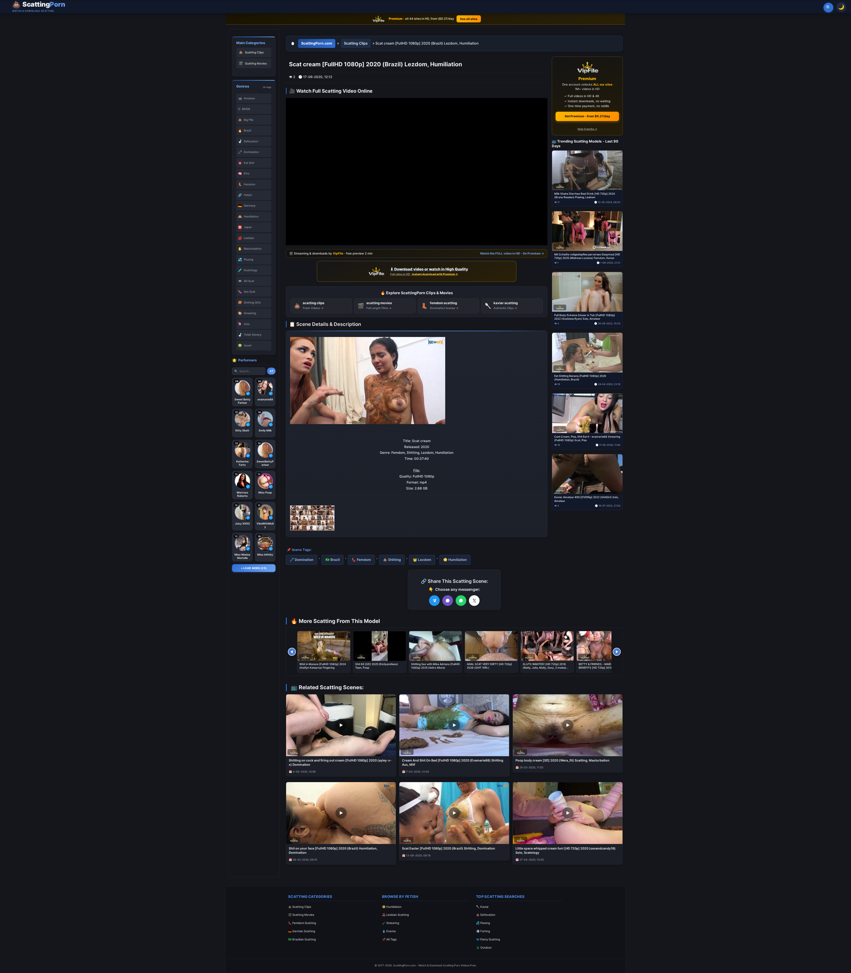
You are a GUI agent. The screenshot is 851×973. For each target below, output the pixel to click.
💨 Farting (483, 931)
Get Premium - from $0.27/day (587, 116)
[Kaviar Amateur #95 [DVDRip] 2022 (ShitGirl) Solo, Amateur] (587, 474)
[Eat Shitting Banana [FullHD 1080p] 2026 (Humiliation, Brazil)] (587, 352)
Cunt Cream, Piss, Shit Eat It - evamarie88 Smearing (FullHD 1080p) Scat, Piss (587, 438)
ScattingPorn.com (316, 43)
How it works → (587, 129)
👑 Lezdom (422, 560)
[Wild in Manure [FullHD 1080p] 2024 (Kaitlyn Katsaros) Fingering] (323, 646)
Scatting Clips (356, 43)
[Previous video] (292, 652)
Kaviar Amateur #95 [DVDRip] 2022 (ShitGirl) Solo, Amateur (586, 498)
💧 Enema (389, 931)
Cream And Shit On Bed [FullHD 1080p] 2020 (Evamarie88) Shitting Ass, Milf (452, 762)
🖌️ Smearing (390, 923)
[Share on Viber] (447, 600)
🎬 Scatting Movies (301, 914)
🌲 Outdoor (484, 947)
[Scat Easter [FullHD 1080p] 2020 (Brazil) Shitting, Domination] (454, 813)
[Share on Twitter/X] (474, 600)
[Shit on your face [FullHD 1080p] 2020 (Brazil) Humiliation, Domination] (341, 813)
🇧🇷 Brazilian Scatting (302, 939)
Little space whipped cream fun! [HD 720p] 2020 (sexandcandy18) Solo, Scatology (565, 850)
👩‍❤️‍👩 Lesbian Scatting (395, 914)
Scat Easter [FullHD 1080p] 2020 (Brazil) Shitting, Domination (448, 848)
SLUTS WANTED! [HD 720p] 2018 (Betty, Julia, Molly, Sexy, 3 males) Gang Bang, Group (544, 667)
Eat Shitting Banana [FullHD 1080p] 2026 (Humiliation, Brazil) (580, 377)
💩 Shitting (392, 560)
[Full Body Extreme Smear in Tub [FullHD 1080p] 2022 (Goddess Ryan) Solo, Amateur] (587, 292)
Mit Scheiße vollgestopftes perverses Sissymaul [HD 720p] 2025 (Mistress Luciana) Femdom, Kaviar (587, 256)
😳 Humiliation (455, 560)
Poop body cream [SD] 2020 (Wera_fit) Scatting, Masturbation (562, 760)
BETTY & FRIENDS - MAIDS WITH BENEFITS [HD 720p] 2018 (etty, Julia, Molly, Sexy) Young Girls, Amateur (603, 667)
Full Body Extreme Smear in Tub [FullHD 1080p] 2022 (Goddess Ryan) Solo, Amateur (584, 316)
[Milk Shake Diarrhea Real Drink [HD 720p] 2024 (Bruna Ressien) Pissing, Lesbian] (587, 170)
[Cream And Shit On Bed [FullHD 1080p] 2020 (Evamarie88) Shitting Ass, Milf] (454, 725)
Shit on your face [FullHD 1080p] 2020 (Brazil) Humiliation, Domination (333, 850)
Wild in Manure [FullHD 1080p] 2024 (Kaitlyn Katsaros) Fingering (322, 665)
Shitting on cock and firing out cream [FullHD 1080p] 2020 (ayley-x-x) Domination (340, 762)
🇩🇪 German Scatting (301, 931)
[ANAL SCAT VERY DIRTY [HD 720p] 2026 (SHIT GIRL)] (491, 646)
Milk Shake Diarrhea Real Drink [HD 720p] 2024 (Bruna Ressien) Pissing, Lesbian (584, 195)
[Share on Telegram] (434, 600)
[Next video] (617, 652)
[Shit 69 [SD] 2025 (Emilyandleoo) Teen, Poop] (379, 646)
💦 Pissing (483, 923)
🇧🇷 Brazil (332, 560)
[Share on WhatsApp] (461, 600)
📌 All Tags (389, 939)
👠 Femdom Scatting (302, 923)
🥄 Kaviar (482, 906)
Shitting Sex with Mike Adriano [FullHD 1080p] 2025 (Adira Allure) (435, 665)
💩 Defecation (485, 914)
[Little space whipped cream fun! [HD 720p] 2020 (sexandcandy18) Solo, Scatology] (568, 813)
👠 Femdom (361, 560)
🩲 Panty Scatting (488, 939)
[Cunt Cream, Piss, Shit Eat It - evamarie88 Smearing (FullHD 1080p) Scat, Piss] (587, 413)
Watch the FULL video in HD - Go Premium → (512, 253)
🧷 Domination (301, 560)
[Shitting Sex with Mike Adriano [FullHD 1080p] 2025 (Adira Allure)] (435, 646)
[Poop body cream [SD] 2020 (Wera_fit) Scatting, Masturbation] (568, 725)
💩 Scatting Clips (299, 906)
